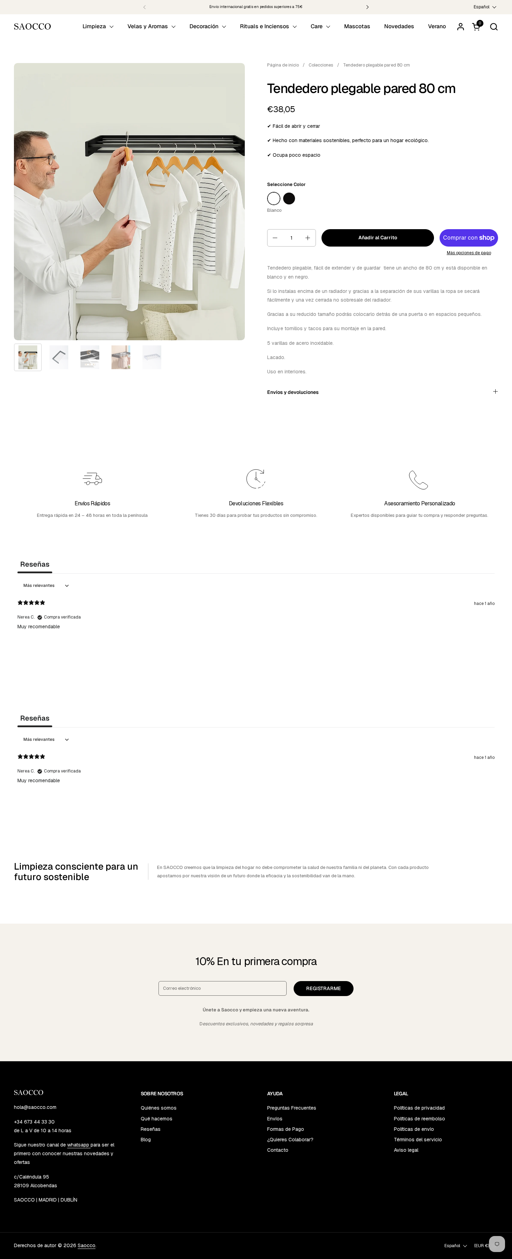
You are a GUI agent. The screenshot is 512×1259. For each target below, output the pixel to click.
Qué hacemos (156, 1119)
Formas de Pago (285, 1129)
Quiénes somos (159, 1108)
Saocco (86, 1245)
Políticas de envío (414, 1129)
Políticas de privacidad (419, 1108)
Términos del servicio (418, 1139)
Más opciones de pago (469, 253)
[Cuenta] (460, 26)
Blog (146, 1139)
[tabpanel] (256, 624)
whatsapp (79, 1145)
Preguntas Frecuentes (291, 1108)
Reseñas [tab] (34, 564)
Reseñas (151, 1129)
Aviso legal (406, 1150)
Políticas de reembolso (419, 1119)
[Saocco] (32, 26)
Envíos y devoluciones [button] (293, 392)
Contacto (277, 1150)
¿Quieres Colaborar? (290, 1139)
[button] (493, 26)
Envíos (274, 1119)
